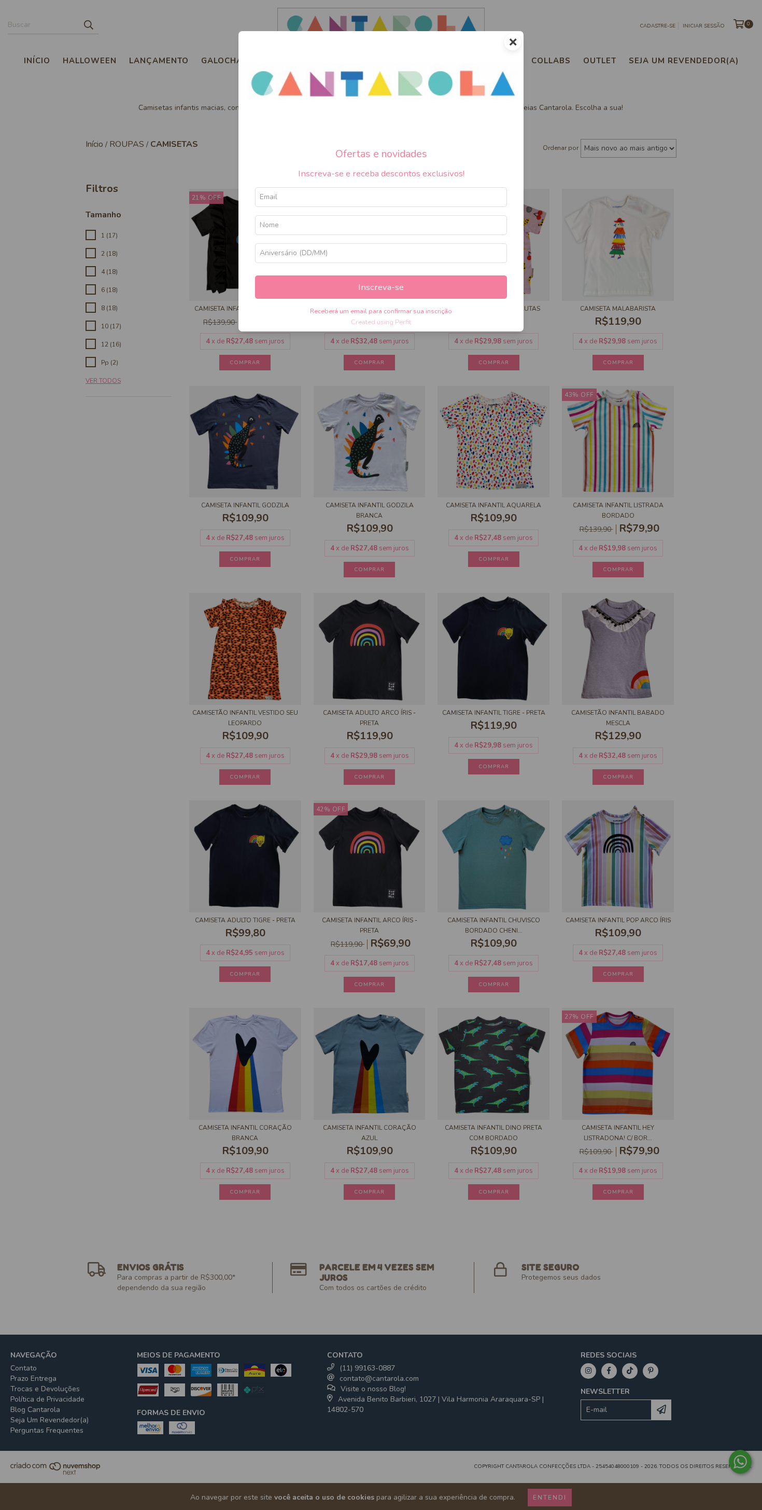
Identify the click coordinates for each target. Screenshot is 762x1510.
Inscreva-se (381, 287)
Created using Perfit (381, 322)
